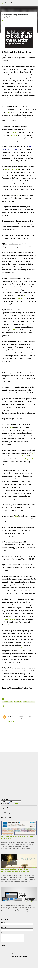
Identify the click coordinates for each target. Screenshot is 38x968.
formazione (17, 701)
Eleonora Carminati (11, 3)
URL (18, 195)
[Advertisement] (19, 774)
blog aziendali (29, 459)
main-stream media (12, 169)
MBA (14, 330)
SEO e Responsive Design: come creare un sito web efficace (18, 902)
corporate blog (7, 701)
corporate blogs (16, 138)
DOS (25, 295)
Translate (16, 803)
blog (8, 112)
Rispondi (11, 721)
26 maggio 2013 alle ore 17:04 (22, 716)
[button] (3, 20)
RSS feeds (13, 135)
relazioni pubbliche (28, 701)
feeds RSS (25, 456)
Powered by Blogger (20, 953)
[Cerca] (35, 3)
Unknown (11, 716)
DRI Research (20, 298)
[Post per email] (3, 699)
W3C (14, 132)
